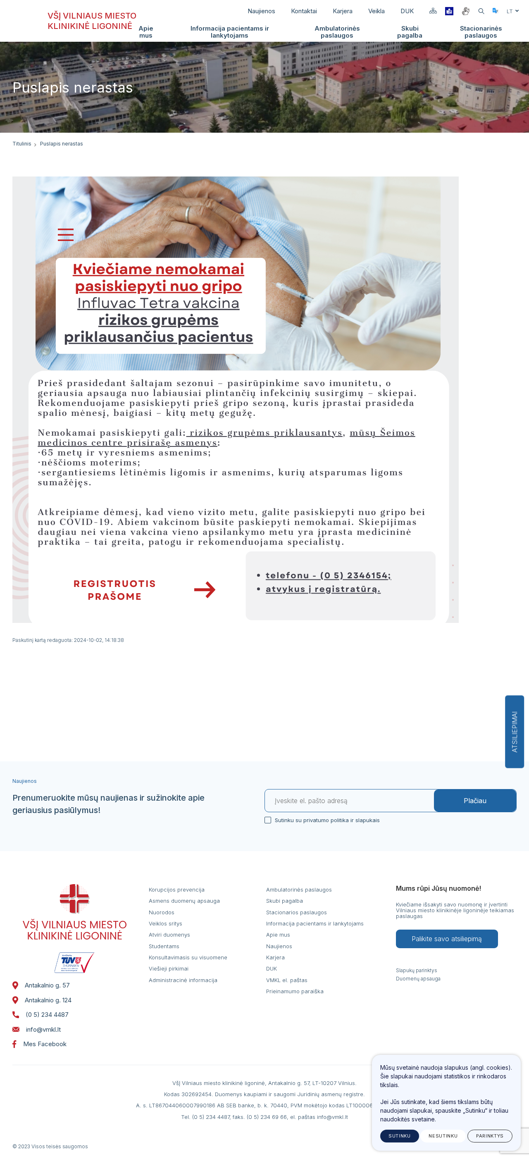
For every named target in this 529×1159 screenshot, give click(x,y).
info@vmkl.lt (43, 1029)
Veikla (376, 11)
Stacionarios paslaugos (296, 912)
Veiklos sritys (165, 923)
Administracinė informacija (183, 980)
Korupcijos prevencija (177, 889)
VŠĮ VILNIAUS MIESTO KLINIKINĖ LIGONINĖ (92, 21)
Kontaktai (304, 11)
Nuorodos (161, 912)
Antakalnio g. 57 (47, 985)
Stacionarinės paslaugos (481, 31)
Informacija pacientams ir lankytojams (230, 31)
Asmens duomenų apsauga (184, 900)
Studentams (164, 946)
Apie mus (145, 31)
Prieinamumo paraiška (295, 991)
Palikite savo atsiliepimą (447, 939)
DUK (407, 11)
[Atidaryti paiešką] (481, 11)
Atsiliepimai (514, 731)
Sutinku (399, 1136)
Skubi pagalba (409, 31)
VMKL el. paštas (286, 980)
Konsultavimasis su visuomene (188, 957)
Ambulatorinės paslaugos (337, 31)
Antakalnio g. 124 (48, 1000)
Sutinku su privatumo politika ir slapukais (327, 820)
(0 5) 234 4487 (47, 1014)
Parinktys (490, 1136)
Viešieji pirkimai (168, 968)
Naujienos (261, 11)
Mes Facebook (45, 1044)
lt (510, 11)
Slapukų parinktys (416, 970)
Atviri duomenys (169, 934)
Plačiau (475, 801)
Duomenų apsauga (418, 979)
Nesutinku (443, 1136)
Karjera (343, 11)
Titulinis (21, 144)
